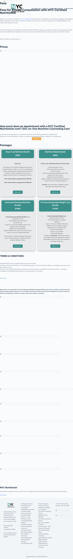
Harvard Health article (26, 19)
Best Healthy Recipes (26, 532)
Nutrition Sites (25, 548)
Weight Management (56, 8)
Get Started (3, 278)
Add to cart (18, 192)
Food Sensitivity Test (26, 543)
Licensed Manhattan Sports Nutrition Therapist (26, 539)
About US (44, 8)
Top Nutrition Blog (26, 530)
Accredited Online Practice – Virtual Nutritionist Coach (26, 517)
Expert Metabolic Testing (45, 537)
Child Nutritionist (42, 543)
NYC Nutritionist (36, 8)
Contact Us (24, 528)
